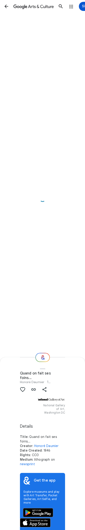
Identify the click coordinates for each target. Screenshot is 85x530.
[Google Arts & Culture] (33, 6)
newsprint (27, 464)
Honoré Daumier (32, 382)
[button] (6, 6)
